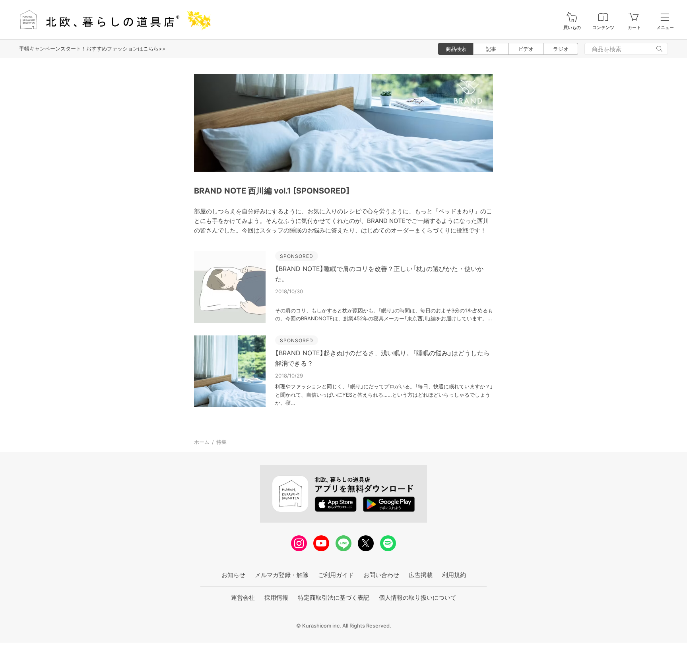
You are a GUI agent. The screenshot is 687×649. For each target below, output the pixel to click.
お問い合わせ (381, 575)
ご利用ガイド (336, 575)
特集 (221, 442)
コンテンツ (603, 27)
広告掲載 (421, 575)
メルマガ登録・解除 (282, 575)
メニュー (665, 27)
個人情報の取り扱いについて (417, 597)
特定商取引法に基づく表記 (333, 597)
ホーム (202, 442)
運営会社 (243, 597)
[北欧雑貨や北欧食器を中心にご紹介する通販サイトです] (112, 19)
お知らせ (233, 575)
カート (634, 27)
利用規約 (454, 575)
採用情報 (276, 597)
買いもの (572, 27)
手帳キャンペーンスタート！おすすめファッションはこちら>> (92, 48)
